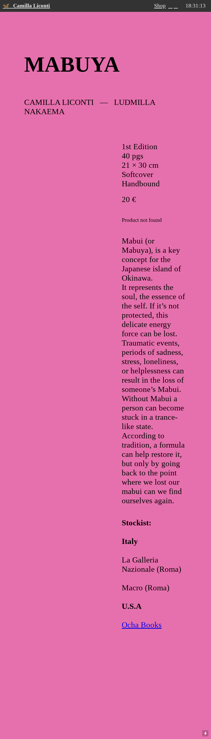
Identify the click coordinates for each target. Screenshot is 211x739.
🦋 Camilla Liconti (26, 6)
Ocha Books (142, 624)
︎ (176, 6)
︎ (170, 6)
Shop (160, 6)
